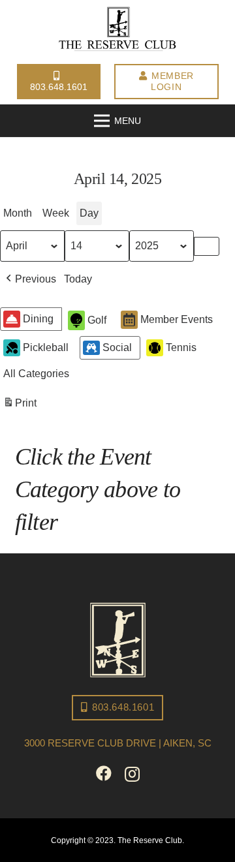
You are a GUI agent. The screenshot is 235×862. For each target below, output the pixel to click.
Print (20, 406)
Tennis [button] (181, 347)
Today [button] (78, 279)
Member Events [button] (176, 319)
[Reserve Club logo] (117, 29)
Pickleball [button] (46, 347)
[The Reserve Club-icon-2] (118, 639)
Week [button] (55, 213)
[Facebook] (104, 773)
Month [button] (17, 213)
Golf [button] (96, 320)
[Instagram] (132, 773)
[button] (29, 279)
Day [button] (89, 213)
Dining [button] (38, 318)
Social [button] (117, 347)
